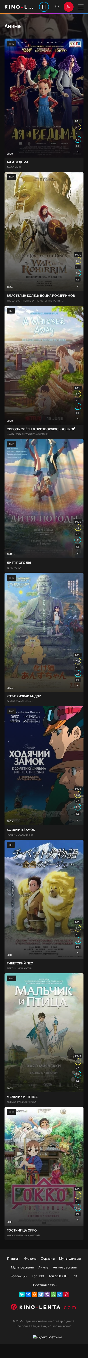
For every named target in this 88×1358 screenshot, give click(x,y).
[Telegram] (41, 1294)
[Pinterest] (66, 1294)
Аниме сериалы (65, 1267)
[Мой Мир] (60, 1294)
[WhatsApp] (53, 1294)
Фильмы (30, 1258)
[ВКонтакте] (28, 1294)
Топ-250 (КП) (59, 1276)
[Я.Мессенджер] (22, 1294)
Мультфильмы (70, 1258)
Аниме (43, 1267)
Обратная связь (44, 1285)
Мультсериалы (22, 1267)
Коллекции (19, 1276)
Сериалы (48, 1258)
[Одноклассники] (34, 1294)
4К (75, 1276)
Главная (13, 1258)
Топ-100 (38, 1276)
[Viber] (47, 1294)
